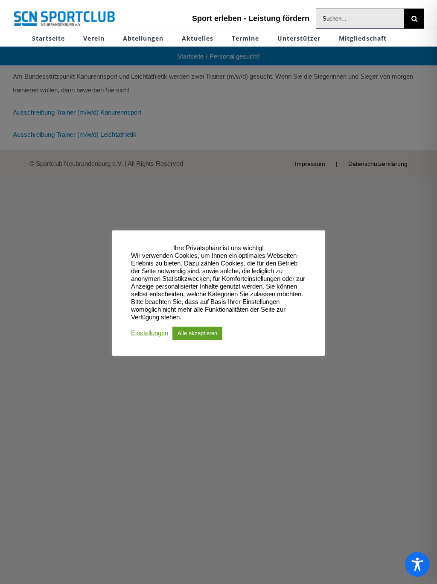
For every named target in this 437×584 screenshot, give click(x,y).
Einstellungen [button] (149, 333)
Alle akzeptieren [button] (197, 333)
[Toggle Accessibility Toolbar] (417, 564)
